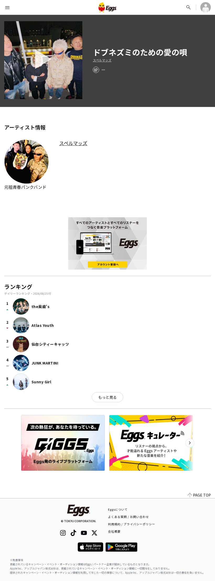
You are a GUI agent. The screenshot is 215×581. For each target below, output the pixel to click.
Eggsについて (118, 509)
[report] (103, 70)
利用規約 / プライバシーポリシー (131, 524)
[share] (96, 70)
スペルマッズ (102, 60)
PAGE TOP (202, 495)
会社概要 (114, 531)
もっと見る (107, 397)
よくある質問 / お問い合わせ (128, 517)
